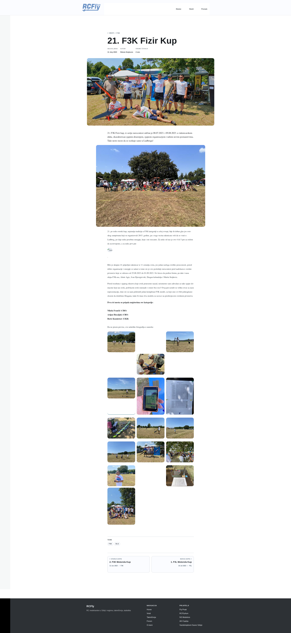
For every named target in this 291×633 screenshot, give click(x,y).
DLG (117, 544)
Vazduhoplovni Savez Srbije (190, 625)
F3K (118, 33)
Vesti (111, 33)
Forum (149, 621)
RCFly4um (183, 613)
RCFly (90, 606)
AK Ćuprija (183, 621)
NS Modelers (184, 617)
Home (149, 610)
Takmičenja (151, 617)
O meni (150, 625)
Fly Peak (183, 610)
